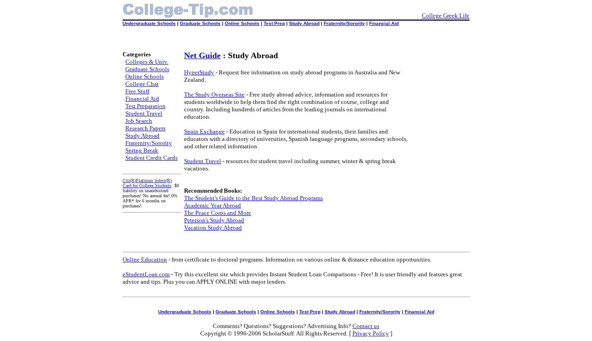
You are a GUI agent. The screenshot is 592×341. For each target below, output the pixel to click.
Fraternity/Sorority (344, 23)
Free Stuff (137, 91)
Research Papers (145, 128)
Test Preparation (145, 106)
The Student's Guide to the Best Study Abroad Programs (253, 198)
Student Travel (143, 113)
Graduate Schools (200, 23)
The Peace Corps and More (217, 212)
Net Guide (202, 55)
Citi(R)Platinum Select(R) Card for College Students (147, 183)
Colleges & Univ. (146, 61)
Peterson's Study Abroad (214, 220)
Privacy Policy (370, 333)
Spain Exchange (204, 131)
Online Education (145, 259)
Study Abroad (304, 23)
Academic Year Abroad (212, 205)
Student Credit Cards (151, 157)
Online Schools (242, 23)
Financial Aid (384, 23)
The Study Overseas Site (214, 94)
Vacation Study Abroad (213, 227)
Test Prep (274, 23)
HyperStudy (199, 72)
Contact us (365, 326)
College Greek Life (445, 15)
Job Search (138, 120)
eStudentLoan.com (146, 274)
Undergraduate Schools (149, 23)
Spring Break (141, 150)
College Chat (142, 83)
